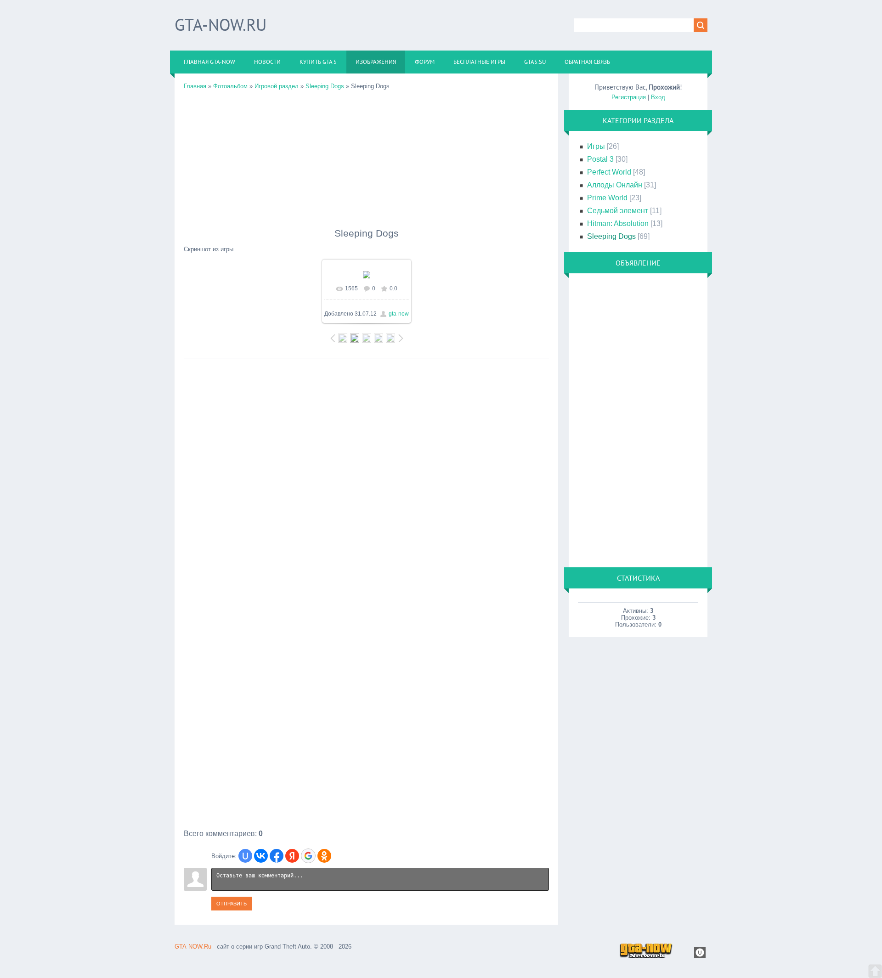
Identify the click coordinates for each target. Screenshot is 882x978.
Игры (596, 146)
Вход (658, 97)
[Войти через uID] (245, 856)
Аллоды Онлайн (614, 185)
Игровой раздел (276, 86)
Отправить (231, 903)
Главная (195, 86)
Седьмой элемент (617, 211)
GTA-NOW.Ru (220, 24)
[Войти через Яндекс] (292, 856)
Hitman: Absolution (618, 223)
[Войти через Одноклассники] (324, 856)
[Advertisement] (366, 154)
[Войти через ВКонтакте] (261, 856)
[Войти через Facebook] (276, 856)
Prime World (607, 198)
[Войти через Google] (308, 855)
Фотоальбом (230, 86)
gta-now (399, 314)
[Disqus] (366, 478)
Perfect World (609, 172)
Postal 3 (600, 159)
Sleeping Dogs (324, 86)
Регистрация (628, 97)
